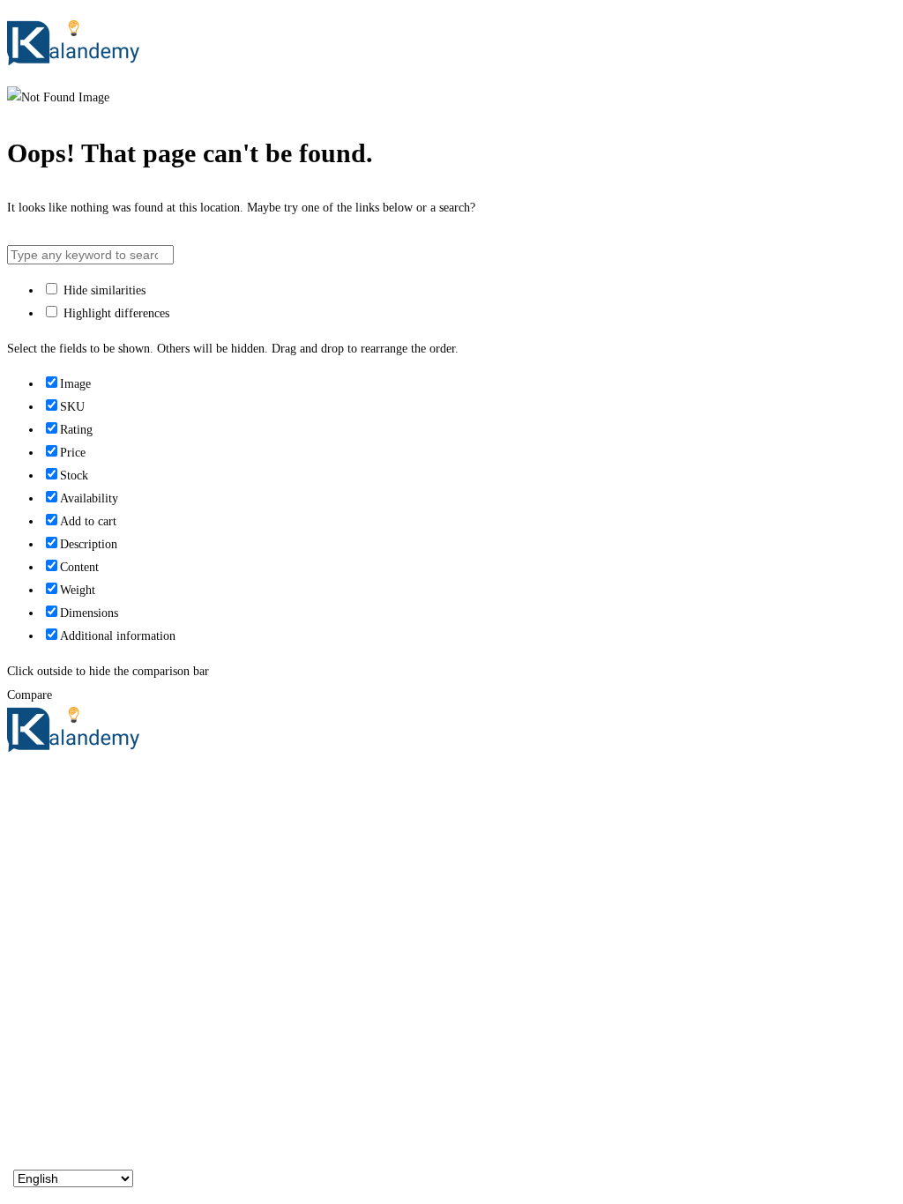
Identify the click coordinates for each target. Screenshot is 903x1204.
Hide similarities (103, 290)
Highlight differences (114, 313)
